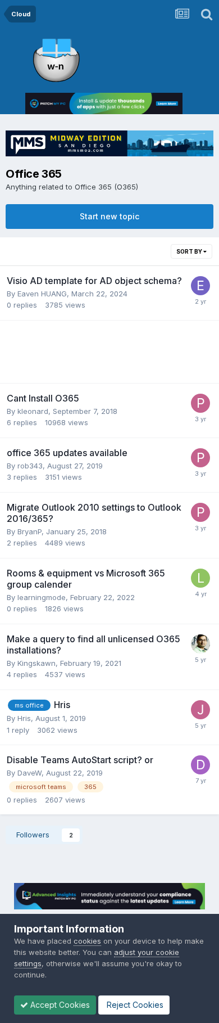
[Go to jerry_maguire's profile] (200, 709)
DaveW (29, 772)
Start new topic (109, 216)
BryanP (29, 531)
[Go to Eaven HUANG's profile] (200, 285)
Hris (24, 718)
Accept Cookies (59, 1005)
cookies (87, 940)
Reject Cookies (133, 1005)
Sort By (189, 251)
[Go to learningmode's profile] (200, 578)
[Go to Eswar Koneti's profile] (200, 644)
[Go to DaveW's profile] (200, 764)
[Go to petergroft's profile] (200, 403)
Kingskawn (36, 663)
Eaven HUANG (42, 293)
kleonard (32, 411)
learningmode (41, 597)
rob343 (30, 465)
